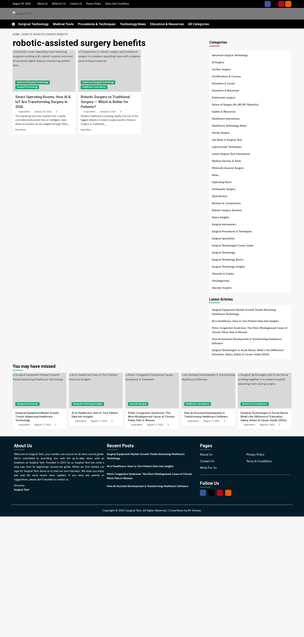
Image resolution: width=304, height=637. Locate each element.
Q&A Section (219, 196)
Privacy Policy (93, 4)
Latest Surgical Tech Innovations (231, 154)
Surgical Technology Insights (228, 266)
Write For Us (59, 4)
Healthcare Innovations (94, 87)
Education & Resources (167, 24)
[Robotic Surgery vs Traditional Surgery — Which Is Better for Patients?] (109, 71)
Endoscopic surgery (223, 97)
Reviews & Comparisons (226, 203)
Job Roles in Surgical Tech (227, 140)
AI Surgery (218, 62)
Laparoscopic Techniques (227, 147)
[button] (289, 24)
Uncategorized (220, 281)
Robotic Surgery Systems (227, 210)
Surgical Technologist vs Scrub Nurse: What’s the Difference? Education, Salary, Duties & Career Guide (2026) (248, 352)
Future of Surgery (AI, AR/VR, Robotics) (235, 104)
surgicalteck (24, 111)
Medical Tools (63, 24)
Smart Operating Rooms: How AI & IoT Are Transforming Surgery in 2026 (43, 102)
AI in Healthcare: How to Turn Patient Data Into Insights (245, 321)
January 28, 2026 (42, 111)
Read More (20, 130)
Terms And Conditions (117, 4)
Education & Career (223, 83)
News (215, 175)
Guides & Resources (224, 111)
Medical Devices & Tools (226, 161)
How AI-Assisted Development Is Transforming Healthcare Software (247, 341)
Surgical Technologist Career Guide (232, 245)
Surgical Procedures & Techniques (232, 231)
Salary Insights (220, 217)
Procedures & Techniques (96, 24)
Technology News (133, 24)
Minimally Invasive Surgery (228, 168)
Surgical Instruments (224, 224)
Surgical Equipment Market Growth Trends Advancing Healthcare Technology (244, 312)
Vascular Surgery (222, 288)
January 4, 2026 (108, 111)
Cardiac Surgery (221, 69)
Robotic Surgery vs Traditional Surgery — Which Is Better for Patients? (105, 102)
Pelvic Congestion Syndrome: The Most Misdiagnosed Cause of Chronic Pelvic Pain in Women (249, 330)
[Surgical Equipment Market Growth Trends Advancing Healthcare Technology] (39, 391)
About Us (42, 4)
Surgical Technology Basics (227, 259)
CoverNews (176, 510)
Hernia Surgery (221, 133)
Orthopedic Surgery (223, 189)
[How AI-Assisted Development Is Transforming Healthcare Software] (208, 391)
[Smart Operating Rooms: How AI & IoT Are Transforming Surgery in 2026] (44, 71)
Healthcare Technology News (229, 126)
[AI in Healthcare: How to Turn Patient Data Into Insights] (96, 391)
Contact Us (76, 4)
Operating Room (222, 182)
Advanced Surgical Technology (32, 82)
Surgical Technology (33, 24)
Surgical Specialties (223, 238)
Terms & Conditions (259, 461)
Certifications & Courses (226, 76)
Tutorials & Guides (223, 274)
